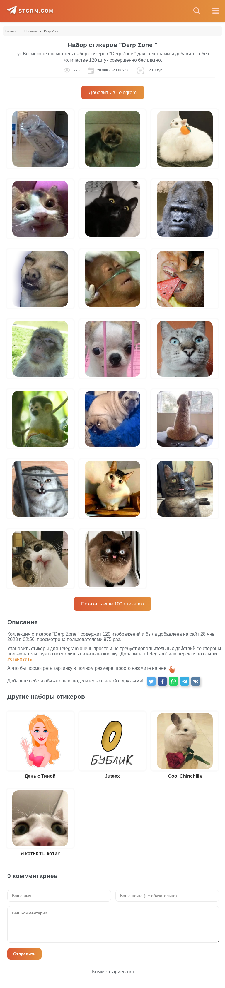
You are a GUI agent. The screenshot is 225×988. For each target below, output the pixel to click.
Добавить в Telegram (113, 92)
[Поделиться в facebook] (162, 681)
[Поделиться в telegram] (184, 681)
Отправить (24, 954)
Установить (19, 659)
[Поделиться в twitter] (151, 681)
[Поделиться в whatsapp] (173, 681)
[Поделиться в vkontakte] (195, 681)
